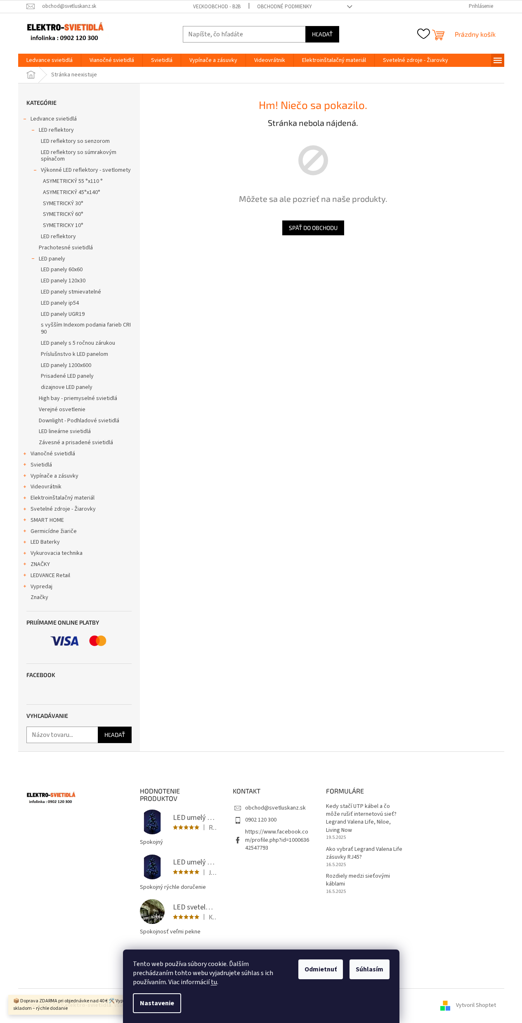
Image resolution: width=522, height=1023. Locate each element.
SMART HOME (47, 520)
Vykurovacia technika (57, 553)
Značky (39, 597)
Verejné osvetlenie (62, 409)
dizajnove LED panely (66, 387)
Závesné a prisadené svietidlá (76, 442)
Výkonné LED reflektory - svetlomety (86, 170)
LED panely (52, 259)
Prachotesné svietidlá (66, 248)
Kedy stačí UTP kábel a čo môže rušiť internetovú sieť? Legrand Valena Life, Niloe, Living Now (361, 818)
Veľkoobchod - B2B (217, 6)
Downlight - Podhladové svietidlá (79, 421)
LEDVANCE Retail (50, 575)
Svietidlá (41, 465)
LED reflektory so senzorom (75, 141)
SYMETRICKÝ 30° (63, 203)
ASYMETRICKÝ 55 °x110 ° (73, 181)
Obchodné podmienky (284, 6)
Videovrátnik (46, 487)
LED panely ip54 (60, 303)
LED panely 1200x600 (66, 365)
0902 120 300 (260, 820)
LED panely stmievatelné (71, 292)
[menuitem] (49, 60)
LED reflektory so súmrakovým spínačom (78, 155)
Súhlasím (369, 969)
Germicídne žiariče (54, 531)
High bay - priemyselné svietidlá (78, 398)
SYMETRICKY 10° (63, 225)
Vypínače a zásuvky (54, 476)
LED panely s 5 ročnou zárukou (78, 343)
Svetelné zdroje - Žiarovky (63, 509)
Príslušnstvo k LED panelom (74, 354)
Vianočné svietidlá (53, 454)
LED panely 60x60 (62, 269)
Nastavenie (157, 1003)
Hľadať (322, 34)
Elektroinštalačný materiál (62, 498)
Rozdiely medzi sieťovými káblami (358, 880)
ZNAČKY (40, 564)
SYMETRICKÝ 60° (63, 214)
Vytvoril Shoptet (476, 1005)
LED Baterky (45, 542)
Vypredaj (41, 587)
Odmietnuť (321, 969)
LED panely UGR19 (63, 314)
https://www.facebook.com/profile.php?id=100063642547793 (277, 840)
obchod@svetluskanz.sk (275, 808)
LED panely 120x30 (63, 281)
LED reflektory (56, 130)
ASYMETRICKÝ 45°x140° (71, 192)
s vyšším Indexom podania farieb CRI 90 (86, 328)
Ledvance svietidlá (54, 119)
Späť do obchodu (313, 227)
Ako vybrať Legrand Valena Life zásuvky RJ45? (364, 853)
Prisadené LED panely (67, 376)
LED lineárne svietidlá (65, 431)
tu (214, 982)
